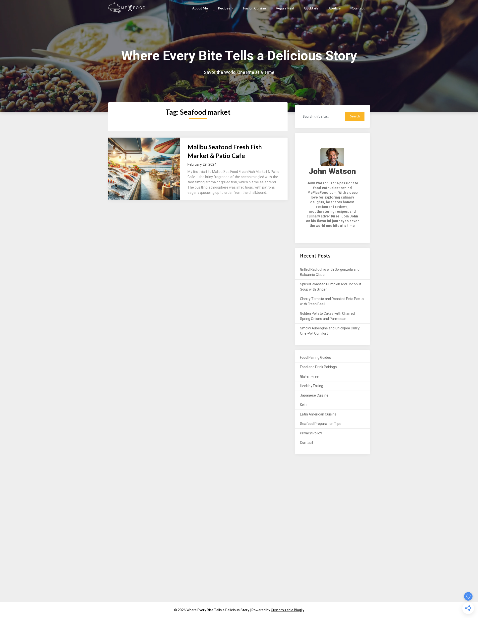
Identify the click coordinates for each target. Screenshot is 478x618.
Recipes (224, 8)
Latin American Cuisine (318, 414)
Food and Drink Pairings (318, 367)
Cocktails (311, 8)
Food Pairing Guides (315, 358)
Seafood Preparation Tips (320, 424)
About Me (200, 8)
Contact (358, 8)
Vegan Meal (285, 8)
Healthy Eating (311, 386)
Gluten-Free (309, 376)
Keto (303, 405)
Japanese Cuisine (314, 395)
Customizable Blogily (287, 610)
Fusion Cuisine (254, 8)
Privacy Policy (311, 433)
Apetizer (335, 8)
